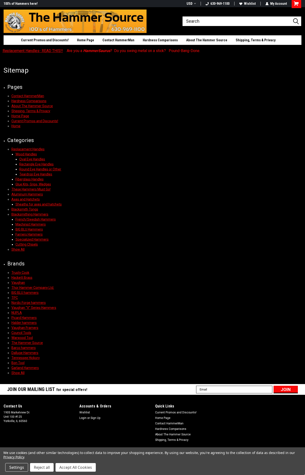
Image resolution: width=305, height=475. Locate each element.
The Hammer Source (27, 343)
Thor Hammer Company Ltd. (32, 288)
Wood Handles (26, 154)
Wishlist (250, 3)
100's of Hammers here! (21, 3)
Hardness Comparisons (160, 40)
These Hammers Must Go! (31, 189)
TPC (14, 298)
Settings (16, 467)
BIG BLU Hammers (29, 229)
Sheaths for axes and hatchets (38, 204)
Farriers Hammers (29, 234)
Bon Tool (18, 363)
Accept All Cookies (75, 467)
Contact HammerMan (118, 40)
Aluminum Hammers (27, 194)
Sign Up (95, 418)
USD (190, 3)
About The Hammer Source (206, 40)
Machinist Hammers (30, 224)
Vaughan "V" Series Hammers (33, 308)
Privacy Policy (13, 457)
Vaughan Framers (24, 328)
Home (15, 126)
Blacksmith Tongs (24, 209)
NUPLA (16, 313)
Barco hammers (23, 348)
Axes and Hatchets (25, 199)
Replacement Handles (28, 149)
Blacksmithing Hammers (29, 214)
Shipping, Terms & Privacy (256, 40)
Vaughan (18, 283)
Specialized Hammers (32, 239)
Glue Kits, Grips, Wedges (33, 184)
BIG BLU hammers (25, 293)
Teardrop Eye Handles (35, 174)
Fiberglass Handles (29, 179)
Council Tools (21, 333)
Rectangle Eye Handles (36, 164)
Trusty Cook (20, 272)
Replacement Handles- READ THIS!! (33, 50)
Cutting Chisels (26, 244)
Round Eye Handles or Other (40, 169)
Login (82, 418)
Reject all (42, 467)
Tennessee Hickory (25, 358)
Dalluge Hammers (24, 353)
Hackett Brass (21, 278)
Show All (18, 249)
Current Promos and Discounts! (45, 40)
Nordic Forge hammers (28, 303)
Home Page (85, 40)
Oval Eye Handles (32, 159)
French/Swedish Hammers (35, 219)
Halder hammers (24, 323)
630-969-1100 (219, 3)
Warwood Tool (22, 338)
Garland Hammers (25, 368)
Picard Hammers (24, 318)
